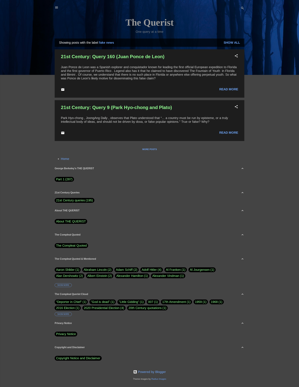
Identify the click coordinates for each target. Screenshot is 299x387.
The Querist (150, 22)
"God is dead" (100, 302)
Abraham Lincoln (97, 269)
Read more (228, 89)
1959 (198, 302)
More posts (149, 149)
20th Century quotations (145, 308)
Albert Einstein (99, 275)
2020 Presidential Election (101, 308)
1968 (214, 302)
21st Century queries (70, 200)
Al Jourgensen (201, 269)
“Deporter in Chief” (69, 302)
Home (65, 159)
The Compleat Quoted (71, 245)
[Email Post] (63, 90)
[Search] (242, 8)
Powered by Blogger (151, 372)
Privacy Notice (66, 334)
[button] (236, 56)
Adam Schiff (126, 269)
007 (150, 302)
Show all (232, 42)
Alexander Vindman (167, 275)
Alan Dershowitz (69, 275)
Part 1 (63, 179)
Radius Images (158, 379)
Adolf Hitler (151, 269)
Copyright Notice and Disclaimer (78, 358)
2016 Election (65, 308)
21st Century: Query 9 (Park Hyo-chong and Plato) (116, 107)
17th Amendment (174, 302)
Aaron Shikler (67, 269)
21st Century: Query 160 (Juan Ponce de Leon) (112, 56)
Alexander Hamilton (131, 275)
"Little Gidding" (129, 302)
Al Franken (175, 269)
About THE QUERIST (71, 221)
